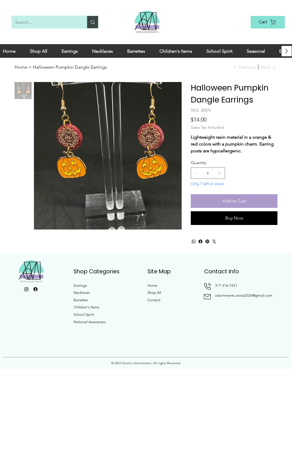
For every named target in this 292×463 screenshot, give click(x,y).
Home (152, 285)
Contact (153, 300)
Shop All (154, 292)
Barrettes (81, 300)
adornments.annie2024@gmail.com (243, 295)
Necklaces (82, 292)
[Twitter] (214, 241)
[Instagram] (26, 289)
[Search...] (92, 22)
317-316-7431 (226, 285)
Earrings (80, 285)
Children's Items (87, 307)
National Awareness (90, 322)
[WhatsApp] (193, 241)
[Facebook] (200, 241)
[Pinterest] (207, 241)
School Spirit (84, 314)
